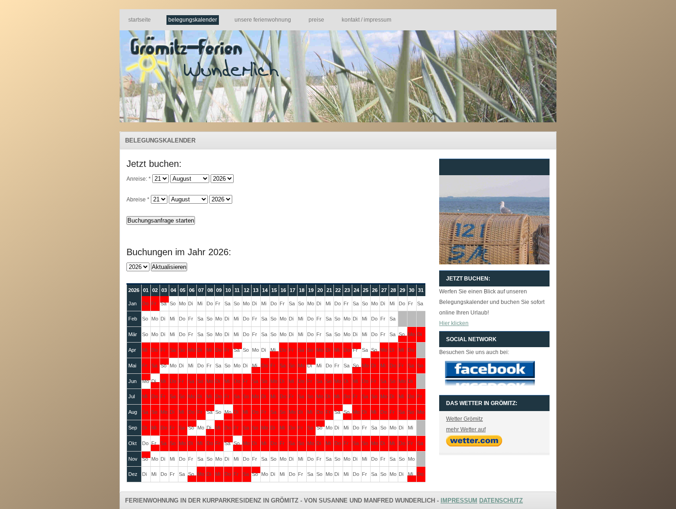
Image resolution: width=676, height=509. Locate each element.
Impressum (459, 500)
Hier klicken (454, 323)
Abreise (137, 199)
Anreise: (138, 179)
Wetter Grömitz (464, 419)
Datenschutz (501, 500)
